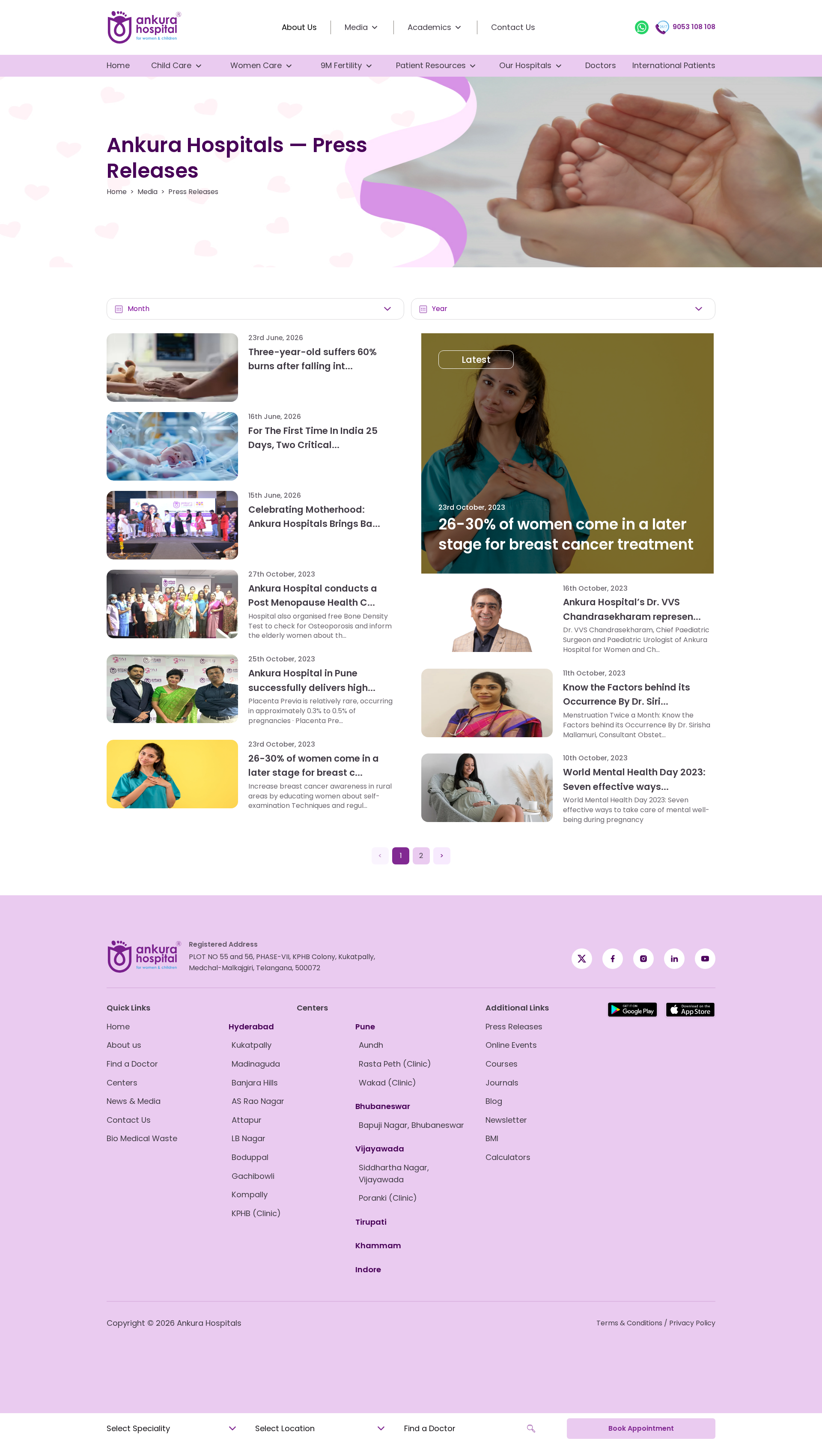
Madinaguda (256, 1063)
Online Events (511, 1045)
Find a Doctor (132, 1063)
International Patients (673, 65)
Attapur (247, 1120)
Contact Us (513, 27)
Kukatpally (251, 1045)
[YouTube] (705, 958)
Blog (493, 1101)
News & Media (134, 1101)
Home (118, 65)
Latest (476, 359)
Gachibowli (253, 1176)
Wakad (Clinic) (387, 1082)
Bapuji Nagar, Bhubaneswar (411, 1125)
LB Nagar (248, 1138)
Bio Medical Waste (142, 1138)
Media (147, 192)
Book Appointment (641, 1428)
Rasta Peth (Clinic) (395, 1063)
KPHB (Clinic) (256, 1213)
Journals (501, 1082)
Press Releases (513, 1026)
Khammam (378, 1245)
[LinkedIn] (674, 958)
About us (124, 1045)
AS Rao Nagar (258, 1101)
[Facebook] (582, 958)
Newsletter (506, 1120)
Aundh (371, 1045)
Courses (501, 1063)
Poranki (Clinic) (388, 1198)
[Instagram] (643, 958)
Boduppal (250, 1157)
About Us (299, 27)
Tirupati (371, 1222)
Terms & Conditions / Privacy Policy (655, 1323)
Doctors (600, 65)
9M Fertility (341, 65)
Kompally (250, 1194)
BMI (491, 1138)
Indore (368, 1269)
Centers (122, 1082)
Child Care (171, 65)
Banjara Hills (255, 1082)
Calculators (507, 1157)
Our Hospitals (525, 65)
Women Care (256, 65)
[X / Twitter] (612, 958)
